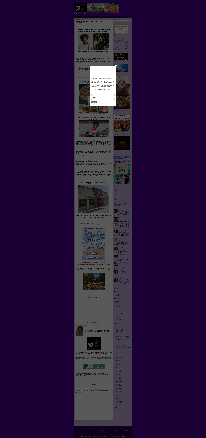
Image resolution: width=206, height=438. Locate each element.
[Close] (116, 66)
